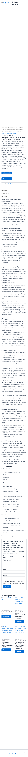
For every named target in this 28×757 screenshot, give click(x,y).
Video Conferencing (10, 127)
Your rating (5, 556)
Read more (6, 616)
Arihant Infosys (15, 3)
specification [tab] (5, 193)
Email (5, 575)
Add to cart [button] (19, 621)
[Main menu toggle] (25, 3)
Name (5, 569)
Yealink (17, 127)
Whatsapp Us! (7, 173)
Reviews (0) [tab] (4, 196)
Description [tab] (4, 190)
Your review (7, 560)
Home (2, 127)
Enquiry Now (6, 179)
